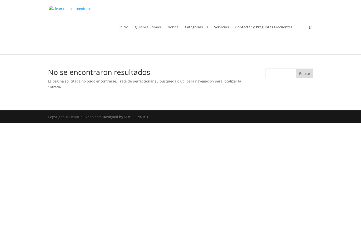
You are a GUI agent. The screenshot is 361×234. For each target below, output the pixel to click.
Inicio (123, 27)
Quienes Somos (148, 27)
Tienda (173, 27)
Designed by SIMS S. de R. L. (126, 117)
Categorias (194, 27)
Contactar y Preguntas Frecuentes (263, 27)
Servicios (221, 27)
